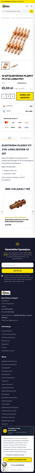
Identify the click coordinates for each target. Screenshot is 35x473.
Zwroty (4, 347)
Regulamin (5, 344)
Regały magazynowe (8, 421)
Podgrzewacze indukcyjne (10, 407)
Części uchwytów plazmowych (24, 18)
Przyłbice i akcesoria (8, 417)
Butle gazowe (6, 374)
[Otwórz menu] (31, 6)
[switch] (4, 470)
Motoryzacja (6, 394)
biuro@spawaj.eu (12, 320)
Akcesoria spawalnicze (9, 364)
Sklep (13, 18)
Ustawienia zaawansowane (15, 455)
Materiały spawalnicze (9, 391)
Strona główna (6, 18)
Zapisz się (17, 271)
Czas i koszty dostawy (9, 334)
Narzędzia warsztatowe (9, 397)
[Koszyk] (27, 6)
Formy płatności (7, 331)
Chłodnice (5, 381)
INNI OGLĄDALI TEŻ (25, 138)
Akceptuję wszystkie (17, 460)
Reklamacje (5, 341)
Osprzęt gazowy (7, 401)
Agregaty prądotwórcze (9, 361)
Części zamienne (7, 384)
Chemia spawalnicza (8, 378)
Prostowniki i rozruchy (9, 411)
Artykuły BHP (6, 368)
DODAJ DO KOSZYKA (25, 96)
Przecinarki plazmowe (9, 414)
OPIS (9, 138)
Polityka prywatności (8, 337)
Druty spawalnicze (7, 387)
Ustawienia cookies (8, 351)
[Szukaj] (31, 11)
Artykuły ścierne (7, 371)
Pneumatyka (6, 404)
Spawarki (5, 424)
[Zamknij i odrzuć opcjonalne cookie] (30, 431)
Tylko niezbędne (17, 465)
